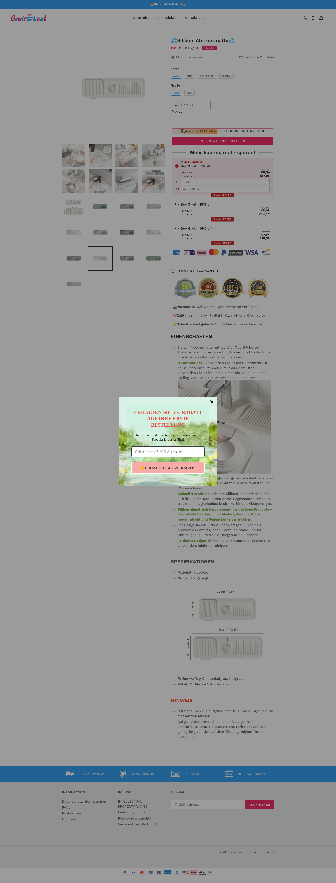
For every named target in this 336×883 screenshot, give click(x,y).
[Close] (212, 402)
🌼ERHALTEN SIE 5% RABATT (168, 468)
